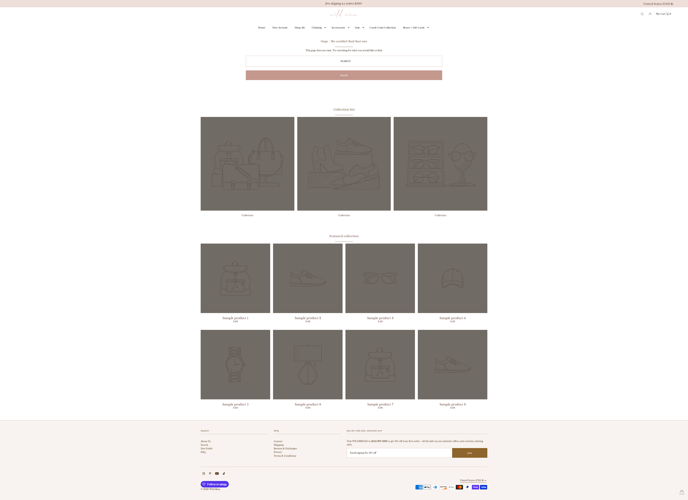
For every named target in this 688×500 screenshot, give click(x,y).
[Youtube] (217, 474)
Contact (278, 441)
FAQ (203, 452)
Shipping (279, 445)
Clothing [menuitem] (317, 27)
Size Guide (206, 448)
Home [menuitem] (261, 27)
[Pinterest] (210, 474)
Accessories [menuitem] (338, 27)
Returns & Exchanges (285, 448)
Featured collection (344, 236)
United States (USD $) (658, 4)
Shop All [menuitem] (300, 27)
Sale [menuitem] (357, 27)
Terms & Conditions (285, 456)
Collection (247, 215)
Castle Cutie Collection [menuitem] (383, 27)
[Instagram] (203, 474)
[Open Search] (642, 13)
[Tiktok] (224, 474)
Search (204, 445)
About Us (206, 441)
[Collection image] (247, 209)
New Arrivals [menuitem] (280, 27)
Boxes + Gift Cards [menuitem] (414, 27)
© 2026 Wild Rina (210, 489)
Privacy (278, 452)
